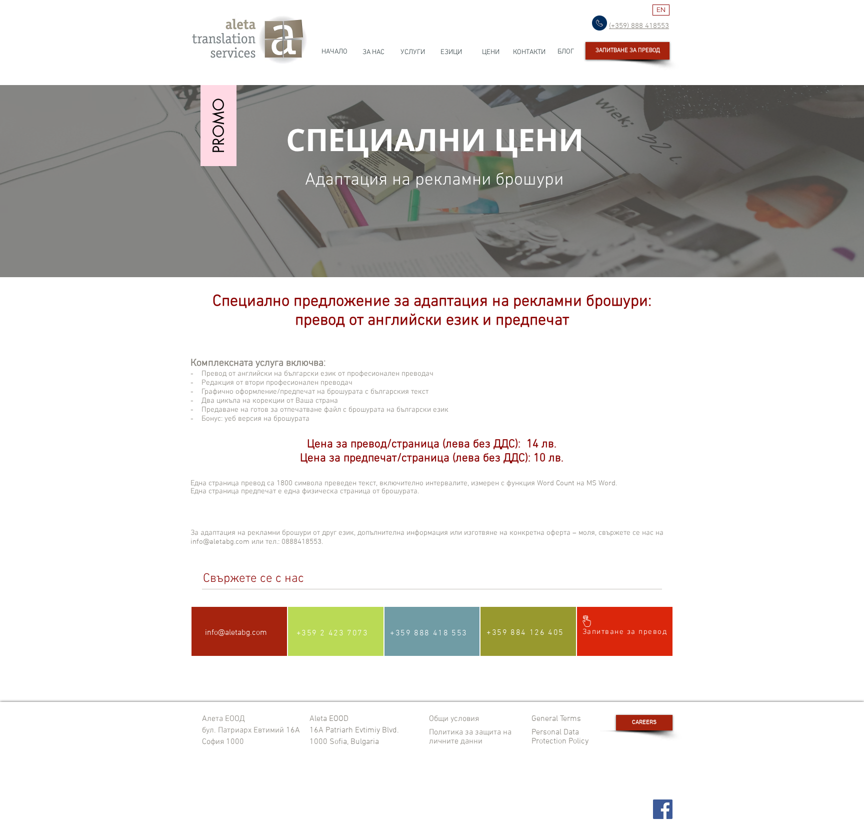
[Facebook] (662, 809)
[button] (218, 125)
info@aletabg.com (236, 633)
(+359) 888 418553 (639, 26)
